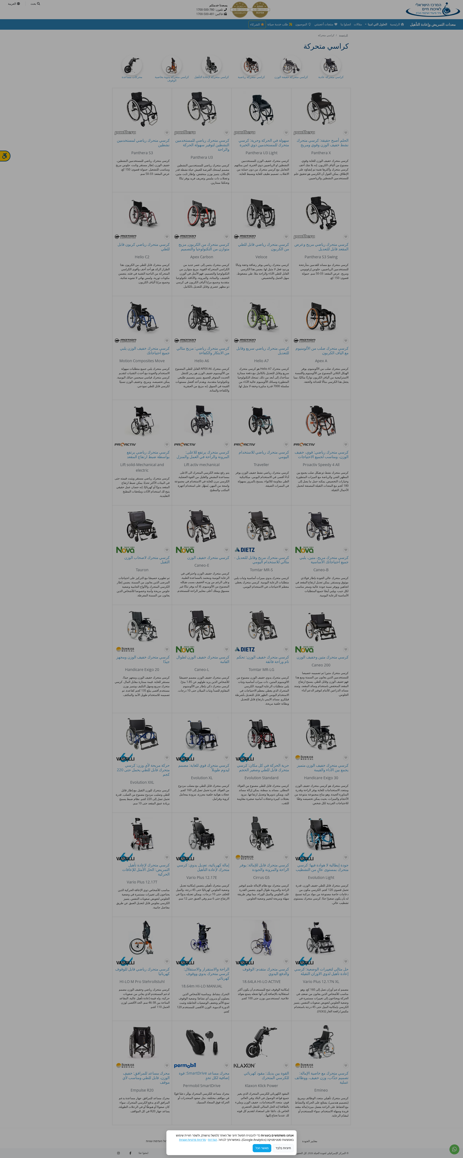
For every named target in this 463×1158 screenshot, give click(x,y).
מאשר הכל (262, 1148)
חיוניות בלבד (283, 1148)
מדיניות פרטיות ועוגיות (192, 1140)
